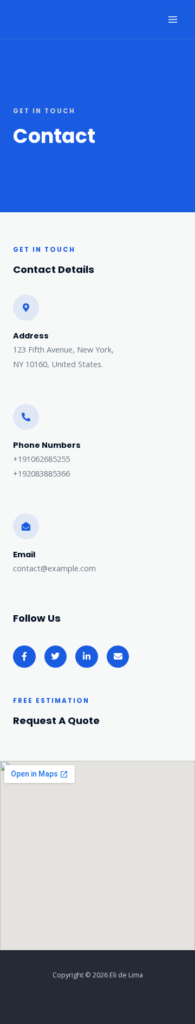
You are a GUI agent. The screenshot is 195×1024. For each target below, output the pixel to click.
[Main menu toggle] (172, 19)
